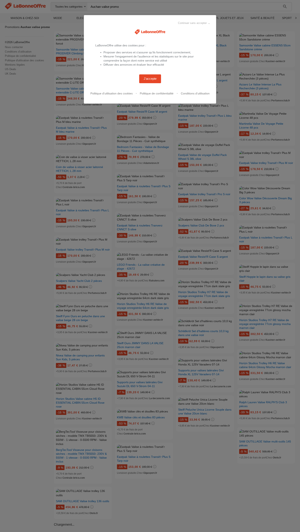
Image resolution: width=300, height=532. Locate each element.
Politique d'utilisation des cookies (111, 93)
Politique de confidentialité (156, 93)
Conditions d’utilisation (195, 93)
